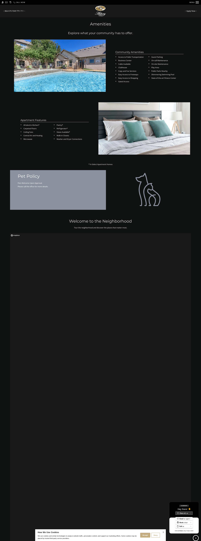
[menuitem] (190, 11)
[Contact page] (6, 2)
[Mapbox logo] (15, 235)
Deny (156, 535)
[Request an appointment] (10, 2)
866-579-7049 (14, 11)
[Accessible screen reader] (2, 2)
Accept (145, 535)
